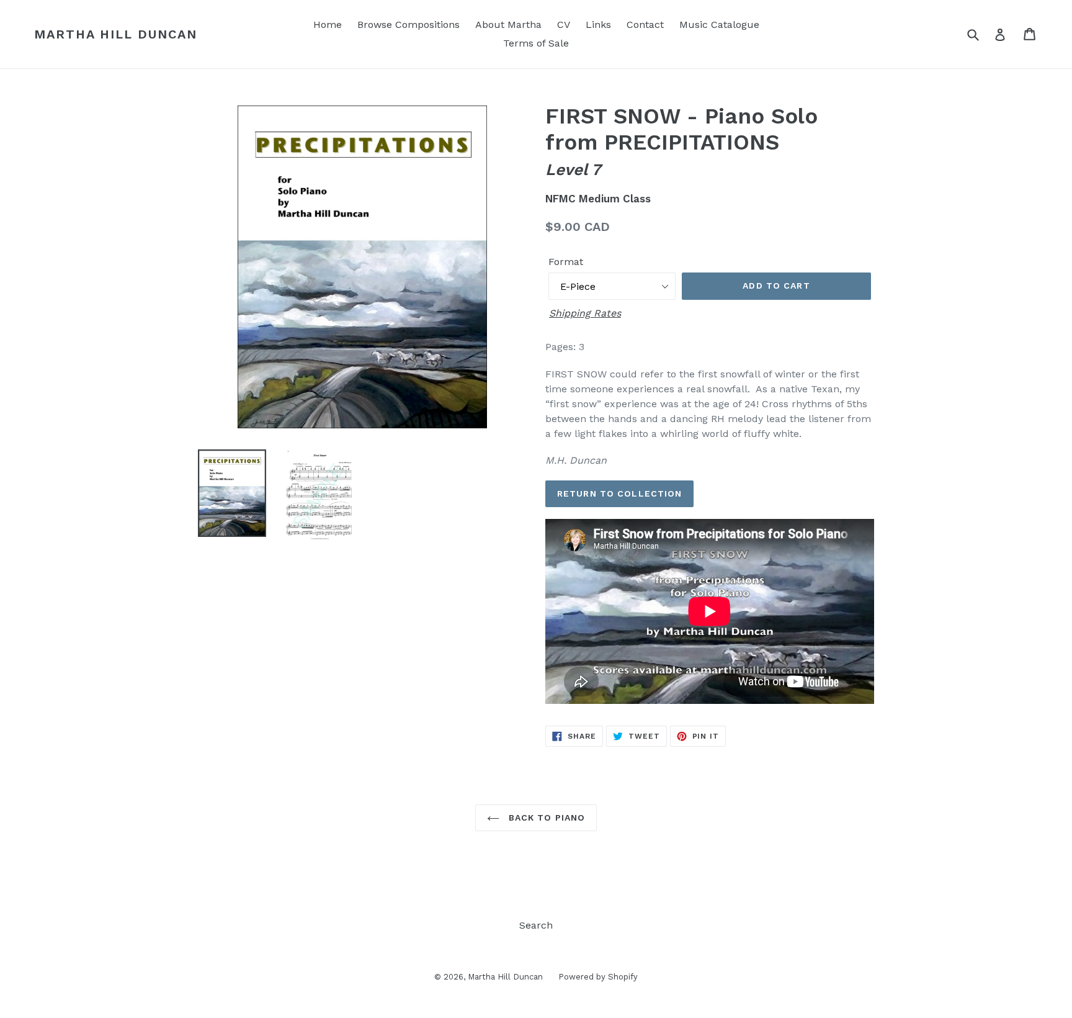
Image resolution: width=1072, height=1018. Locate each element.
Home (327, 24)
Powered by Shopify (598, 976)
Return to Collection (619, 493)
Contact (645, 24)
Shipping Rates (585, 313)
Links (598, 24)
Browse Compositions (408, 24)
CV (563, 24)
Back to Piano (546, 817)
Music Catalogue (719, 24)
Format (565, 262)
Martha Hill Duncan (115, 34)
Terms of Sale (536, 43)
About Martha (508, 24)
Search (536, 925)
